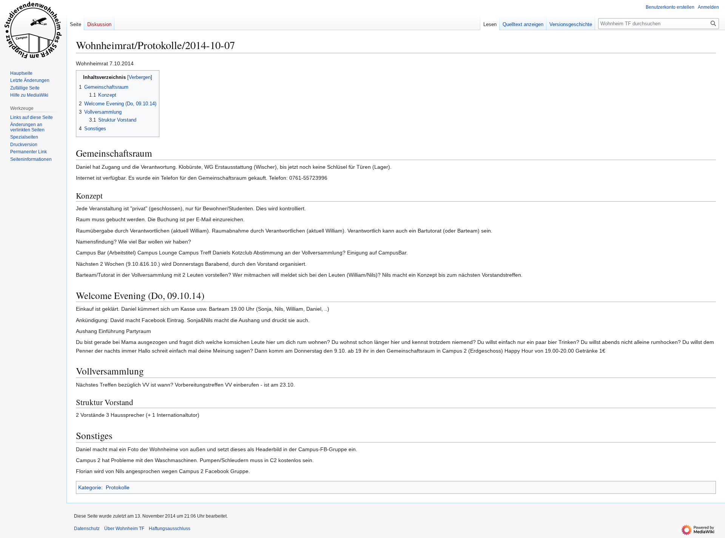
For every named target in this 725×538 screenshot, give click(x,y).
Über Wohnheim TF (124, 528)
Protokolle (118, 487)
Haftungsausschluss (169, 528)
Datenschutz (87, 528)
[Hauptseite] (33, 30)
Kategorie (89, 487)
